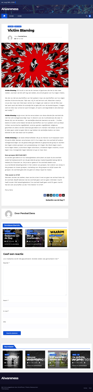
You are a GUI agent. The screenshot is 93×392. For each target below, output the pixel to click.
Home (11, 16)
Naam (6, 300)
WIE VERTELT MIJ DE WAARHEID (12, 359)
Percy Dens (18, 26)
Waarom (53, 238)
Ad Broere (53, 354)
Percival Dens (22, 36)
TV (28, 354)
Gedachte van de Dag (54, 200)
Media (74, 354)
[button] (86, 16)
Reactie (6, 263)
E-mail (6, 311)
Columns (10, 26)
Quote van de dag (10, 233)
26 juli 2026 (10, 362)
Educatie (58, 235)
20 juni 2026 (33, 362)
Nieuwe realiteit (32, 233)
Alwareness (9, 9)
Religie (7, 354)
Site (4, 322)
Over (20, 16)
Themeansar (5, 389)
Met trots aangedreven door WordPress (13, 387)
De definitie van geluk (78, 358)
